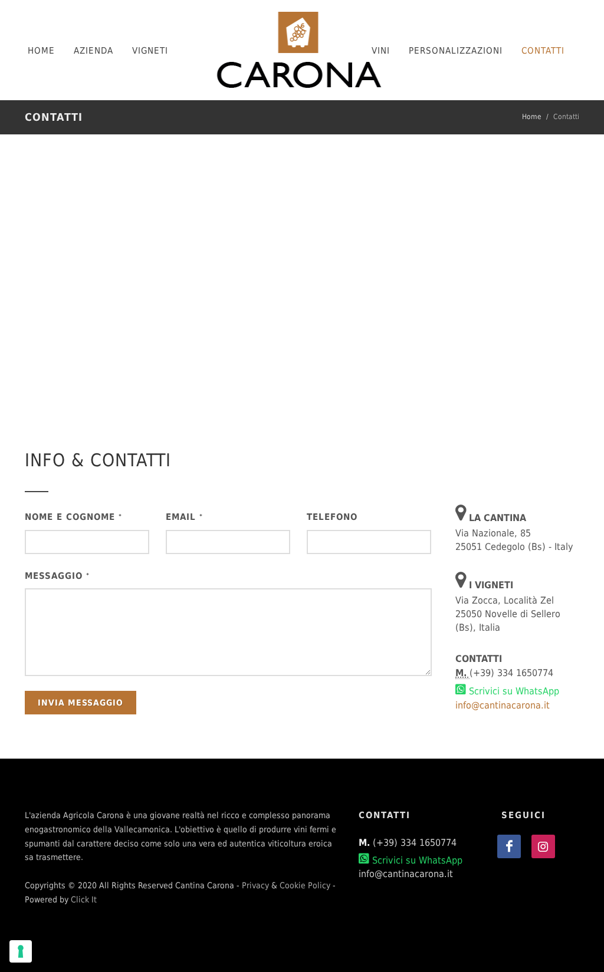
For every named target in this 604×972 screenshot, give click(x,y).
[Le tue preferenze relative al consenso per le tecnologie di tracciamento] (20, 951)
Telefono (332, 517)
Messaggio (57, 576)
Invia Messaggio (80, 702)
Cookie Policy (305, 885)
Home (531, 117)
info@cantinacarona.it (502, 705)
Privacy (255, 885)
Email (184, 517)
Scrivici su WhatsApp (512, 691)
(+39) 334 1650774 (415, 842)
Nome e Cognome (73, 517)
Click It (84, 899)
